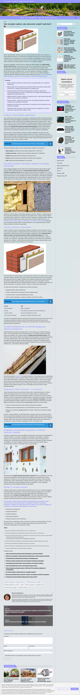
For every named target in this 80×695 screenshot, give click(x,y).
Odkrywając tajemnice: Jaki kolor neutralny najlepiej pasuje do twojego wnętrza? (69, 41)
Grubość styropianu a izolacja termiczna (14, 582)
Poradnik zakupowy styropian (33, 582)
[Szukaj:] (65, 24)
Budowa (22, 17)
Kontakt (32, 1)
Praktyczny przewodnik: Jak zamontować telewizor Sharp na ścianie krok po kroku (70, 108)
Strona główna (7, 1)
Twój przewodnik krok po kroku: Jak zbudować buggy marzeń (21, 565)
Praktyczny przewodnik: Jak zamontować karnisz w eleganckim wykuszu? (69, 58)
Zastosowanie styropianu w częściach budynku (16, 587)
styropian (21, 410)
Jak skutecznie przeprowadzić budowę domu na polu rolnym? (21, 576)
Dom (26, 17)
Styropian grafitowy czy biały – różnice (14, 584)
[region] (40, 688)
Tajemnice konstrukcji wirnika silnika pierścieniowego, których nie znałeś (44, 680)
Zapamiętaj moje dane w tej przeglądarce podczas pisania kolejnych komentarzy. (23, 655)
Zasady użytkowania (24, 1)
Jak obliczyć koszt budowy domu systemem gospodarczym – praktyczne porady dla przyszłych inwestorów (11, 681)
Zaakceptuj (74, 688)
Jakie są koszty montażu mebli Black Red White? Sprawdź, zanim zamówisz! (69, 129)
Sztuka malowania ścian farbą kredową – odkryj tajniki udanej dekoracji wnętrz (70, 50)
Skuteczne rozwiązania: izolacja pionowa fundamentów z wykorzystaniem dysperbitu (27, 556)
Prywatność (15, 1)
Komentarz (6, 636)
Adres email (32, 646)
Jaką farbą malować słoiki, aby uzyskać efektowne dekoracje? (70, 66)
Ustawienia (59, 688)
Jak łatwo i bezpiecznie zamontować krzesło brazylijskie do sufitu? (70, 150)
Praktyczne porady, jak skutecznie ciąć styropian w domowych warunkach (25, 560)
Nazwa (6, 646)
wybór (11, 134)
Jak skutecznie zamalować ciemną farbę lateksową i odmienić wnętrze (69, 33)
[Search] (75, 17)
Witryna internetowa (8, 650)
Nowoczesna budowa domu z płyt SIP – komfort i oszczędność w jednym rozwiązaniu (27, 574)
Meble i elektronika (33, 17)
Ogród (39, 17)
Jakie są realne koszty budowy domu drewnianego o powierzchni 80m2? (24, 553)
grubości (9, 168)
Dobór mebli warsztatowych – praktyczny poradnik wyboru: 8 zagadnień (70, 119)
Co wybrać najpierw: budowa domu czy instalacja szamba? (21, 572)
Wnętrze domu (53, 17)
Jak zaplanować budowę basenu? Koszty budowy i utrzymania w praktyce (25, 563)
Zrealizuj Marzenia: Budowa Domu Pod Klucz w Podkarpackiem (22, 558)
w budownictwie (29, 402)
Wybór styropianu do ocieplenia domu (34, 584)
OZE (43, 17)
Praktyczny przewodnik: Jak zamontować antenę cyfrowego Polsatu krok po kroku (70, 140)
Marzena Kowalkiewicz (10, 26)
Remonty (47, 17)
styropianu (14, 168)
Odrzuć (67, 688)
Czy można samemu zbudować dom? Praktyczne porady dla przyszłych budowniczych (28, 681)
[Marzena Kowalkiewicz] (7, 597)
